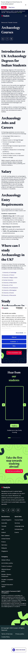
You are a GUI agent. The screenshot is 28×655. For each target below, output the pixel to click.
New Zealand (5, 535)
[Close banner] (25, 308)
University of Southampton (10, 287)
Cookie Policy (5, 637)
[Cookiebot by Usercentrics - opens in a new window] (16, 308)
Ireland (3, 532)
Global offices (5, 560)
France (3, 542)
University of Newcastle (9, 295)
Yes (4, 7)
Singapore (4, 551)
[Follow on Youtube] (13, 510)
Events (17, 532)
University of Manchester (10, 282)
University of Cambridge (9, 272)
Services (17, 523)
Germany (4, 545)
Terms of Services (6, 634)
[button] (24, 405)
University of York (8, 285)
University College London (10, 277)
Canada (3, 526)
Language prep (19, 526)
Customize (13, 341)
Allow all (14, 337)
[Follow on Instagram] (18, 510)
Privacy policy (19, 634)
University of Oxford (8, 275)
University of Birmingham (10, 290)
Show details (19, 332)
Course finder (19, 520)
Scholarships (19, 529)
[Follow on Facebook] (8, 510)
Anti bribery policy (7, 563)
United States (5, 539)
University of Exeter (8, 293)
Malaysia (4, 548)
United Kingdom (6, 520)
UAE (2, 529)
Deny (14, 346)
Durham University (8, 280)
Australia (4, 523)
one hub (19, 12)
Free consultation (13, 352)
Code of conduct (6, 566)
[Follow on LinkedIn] (3, 510)
